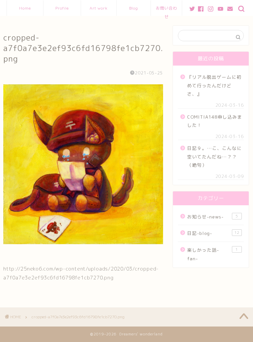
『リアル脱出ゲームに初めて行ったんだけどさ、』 (214, 85)
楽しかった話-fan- (212, 254)
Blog (133, 8)
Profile (62, 8)
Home (25, 8)
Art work (99, 8)
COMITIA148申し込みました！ (214, 121)
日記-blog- (213, 233)
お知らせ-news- (212, 217)
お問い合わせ (166, 11)
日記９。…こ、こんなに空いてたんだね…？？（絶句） (214, 156)
